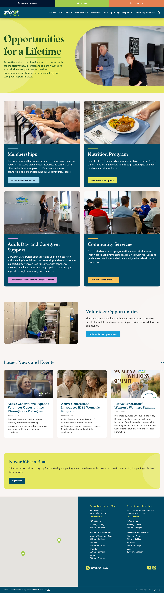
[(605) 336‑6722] (88, 568)
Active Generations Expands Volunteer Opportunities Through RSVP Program (28, 407)
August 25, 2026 (14, 415)
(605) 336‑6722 (99, 567)
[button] (23, 553)
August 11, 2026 (67, 415)
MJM (48, 590)
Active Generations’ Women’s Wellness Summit (134, 405)
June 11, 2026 (119, 412)
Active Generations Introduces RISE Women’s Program (80, 407)
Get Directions (96, 516)
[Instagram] (154, 567)
